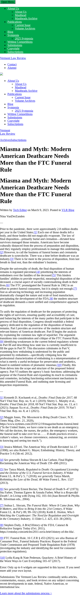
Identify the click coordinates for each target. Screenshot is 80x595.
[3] (11, 259)
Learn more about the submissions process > (26, 593)
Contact (12, 64)
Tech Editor (20, 210)
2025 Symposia (24, 38)
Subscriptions (15, 51)
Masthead (20, 15)
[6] (7, 285)
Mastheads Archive (26, 18)
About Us (13, 8)
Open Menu (7, 2)
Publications (14, 21)
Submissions (14, 45)
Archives (5, 140)
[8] (51, 298)
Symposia (13, 35)
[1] (35, 232)
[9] (1, 341)
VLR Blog (68, 210)
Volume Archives (25, 28)
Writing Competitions (20, 41)
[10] (59, 365)
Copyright (13, 48)
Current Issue (23, 25)
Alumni (11, 67)
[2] (1, 252)
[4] (38, 272)
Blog (10, 31)
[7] (75, 288)
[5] (54, 275)
